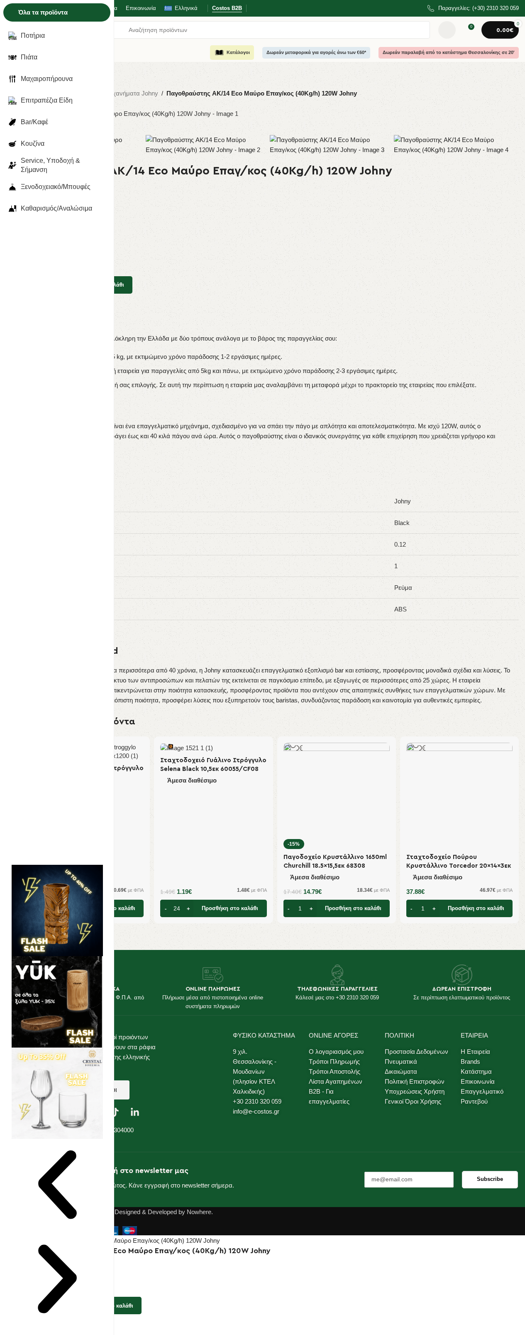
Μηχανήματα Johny (131, 93)
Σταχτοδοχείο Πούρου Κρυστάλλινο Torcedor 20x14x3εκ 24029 (458, 866)
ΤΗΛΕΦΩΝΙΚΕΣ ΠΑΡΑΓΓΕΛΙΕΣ (337, 989)
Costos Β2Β (227, 8)
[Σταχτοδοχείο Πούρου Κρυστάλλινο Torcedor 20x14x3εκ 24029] (459, 796)
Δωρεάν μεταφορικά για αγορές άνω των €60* (316, 52)
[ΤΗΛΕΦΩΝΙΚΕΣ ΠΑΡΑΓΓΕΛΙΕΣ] (337, 974)
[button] (213, 908)
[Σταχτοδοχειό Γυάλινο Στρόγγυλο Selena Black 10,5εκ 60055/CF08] (213, 747)
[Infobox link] (473, 8)
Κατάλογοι (238, 52)
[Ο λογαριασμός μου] (447, 30)
